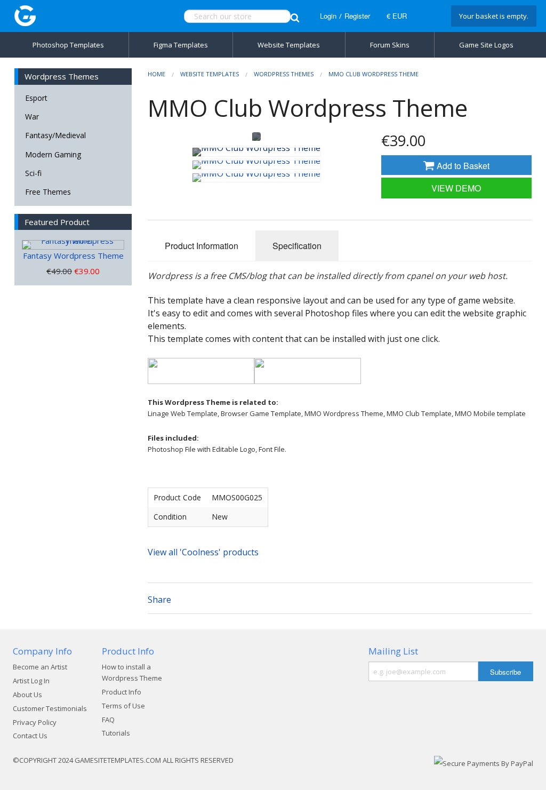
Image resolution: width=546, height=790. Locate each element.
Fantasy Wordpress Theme (73, 255)
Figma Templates (181, 45)
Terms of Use (123, 706)
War (32, 116)
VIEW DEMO (456, 188)
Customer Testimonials (50, 708)
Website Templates (289, 45)
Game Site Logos (486, 45)
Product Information (201, 246)
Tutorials (116, 733)
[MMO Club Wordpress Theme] (256, 152)
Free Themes (48, 192)
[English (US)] (427, 16)
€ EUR (397, 16)
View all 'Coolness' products (203, 552)
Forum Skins (390, 45)
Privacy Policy (35, 722)
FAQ (108, 719)
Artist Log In (31, 680)
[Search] (295, 16)
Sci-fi (33, 173)
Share (159, 599)
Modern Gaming (53, 154)
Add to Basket (462, 165)
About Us (27, 694)
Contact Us (30, 735)
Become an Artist (40, 667)
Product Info (121, 692)
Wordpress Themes (284, 74)
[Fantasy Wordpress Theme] (73, 245)
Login (328, 16)
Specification (297, 246)
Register (357, 16)
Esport (36, 98)
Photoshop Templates (68, 45)
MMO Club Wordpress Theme (373, 74)
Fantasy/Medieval (55, 135)
